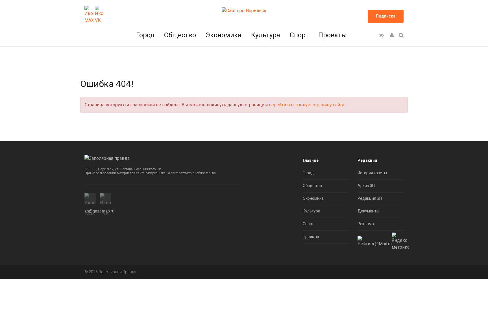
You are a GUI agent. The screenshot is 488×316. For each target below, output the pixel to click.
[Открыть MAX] (88, 15)
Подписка (385, 16)
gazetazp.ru (187, 173)
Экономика (223, 35)
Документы (368, 211)
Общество (180, 35)
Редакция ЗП (370, 198)
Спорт (299, 35)
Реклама (366, 224)
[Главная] (244, 10)
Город (145, 35)
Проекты (332, 35)
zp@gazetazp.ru (99, 211)
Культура (265, 35)
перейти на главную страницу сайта (306, 105)
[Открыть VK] (99, 15)
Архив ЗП (366, 185)
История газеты (372, 173)
